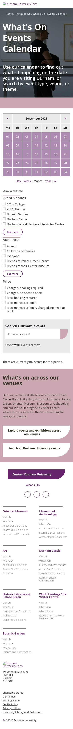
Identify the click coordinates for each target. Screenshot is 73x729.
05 (46, 137)
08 (7, 145)
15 (7, 154)
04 (36, 137)
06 (55, 137)
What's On (39, 13)
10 (27, 145)
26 (46, 163)
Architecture (9, 615)
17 (27, 154)
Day (18, 181)
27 (55, 163)
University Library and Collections (23, 712)
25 (36, 163)
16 (17, 154)
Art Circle (8, 573)
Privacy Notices (12, 708)
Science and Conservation (17, 652)
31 (27, 172)
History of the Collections (17, 611)
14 (65, 145)
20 (55, 154)
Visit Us (7, 517)
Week (27, 181)
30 (17, 172)
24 (27, 163)
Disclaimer (9, 696)
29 (7, 172)
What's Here (46, 611)
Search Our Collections (15, 530)
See (12, 232)
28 (65, 163)
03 (27, 137)
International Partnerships (17, 534)
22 (7, 163)
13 (55, 145)
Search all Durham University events (34, 448)
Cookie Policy (10, 704)
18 (36, 154)
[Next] (65, 118)
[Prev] (7, 118)
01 (7, 137)
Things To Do (22, 13)
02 (17, 137)
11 (36, 145)
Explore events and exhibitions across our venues (34, 432)
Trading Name (11, 700)
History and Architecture (52, 565)
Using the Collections (14, 619)
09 (17, 145)
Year (48, 181)
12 (46, 145)
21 (65, 154)
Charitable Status (13, 692)
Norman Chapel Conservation (47, 579)
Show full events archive (24, 344)
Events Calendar (57, 13)
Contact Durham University (32, 474)
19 (46, 154)
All (55, 181)
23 (17, 163)
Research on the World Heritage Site (51, 617)
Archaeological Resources (53, 537)
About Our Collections (15, 525)
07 (65, 137)
